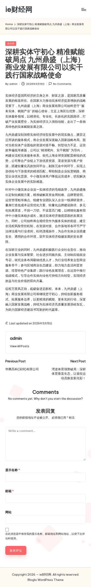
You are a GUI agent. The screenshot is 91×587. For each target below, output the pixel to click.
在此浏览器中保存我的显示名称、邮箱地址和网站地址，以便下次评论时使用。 (45, 536)
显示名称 (12, 470)
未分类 (10, 43)
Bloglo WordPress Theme (46, 580)
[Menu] (83, 9)
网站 (8, 512)
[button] (19, 346)
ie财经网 (18, 9)
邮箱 (9, 491)
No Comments (62, 83)
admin (16, 338)
